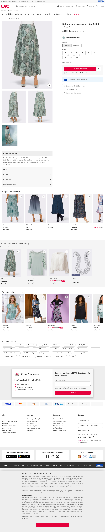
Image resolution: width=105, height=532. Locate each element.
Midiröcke (56, 345)
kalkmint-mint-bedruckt (72, 37)
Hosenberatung (58, 423)
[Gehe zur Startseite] (5, 6)
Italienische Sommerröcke (62, 353)
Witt (3, 415)
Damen (3, 11)
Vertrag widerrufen (19, 465)
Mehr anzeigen (82, 388)
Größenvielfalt (57, 428)
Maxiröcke (31, 345)
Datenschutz (34, 465)
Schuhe (33, 14)
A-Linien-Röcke (69, 345)
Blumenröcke (82, 349)
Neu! (2, 14)
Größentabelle (68, 62)
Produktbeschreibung (10, 153)
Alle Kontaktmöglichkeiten (90, 425)
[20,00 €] (35, 308)
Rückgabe (6, 174)
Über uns (5, 419)
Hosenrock (7, 345)
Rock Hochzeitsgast (30, 353)
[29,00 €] (13, 208)
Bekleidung (9, 14)
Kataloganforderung (33, 428)
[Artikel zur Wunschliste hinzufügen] (99, 69)
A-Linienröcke (15, 18)
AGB (28, 465)
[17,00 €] (13, 308)
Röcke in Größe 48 (9, 357)
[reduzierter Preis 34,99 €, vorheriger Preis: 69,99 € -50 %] (59, 262)
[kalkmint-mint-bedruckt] (63, 37)
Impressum (54, 465)
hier (79, 485)
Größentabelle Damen (60, 419)
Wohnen (16, 11)
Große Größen (58, 14)
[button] (2, 18)
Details (5, 169)
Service (30, 415)
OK (52, 525)
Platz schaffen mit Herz (9, 433)
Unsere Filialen (6, 428)
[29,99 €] (81, 308)
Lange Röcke (44, 345)
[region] (52, 501)
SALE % (76, 14)
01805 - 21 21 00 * (86, 437)
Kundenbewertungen (9, 184)
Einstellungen (65, 529)
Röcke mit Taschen (39, 349)
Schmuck (40, 14)
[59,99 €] (35, 208)
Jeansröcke (19, 345)
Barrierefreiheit (44, 465)
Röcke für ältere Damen (11, 353)
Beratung (56, 415)
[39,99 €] (81, 208)
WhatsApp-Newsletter (9, 426)
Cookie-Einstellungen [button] (73, 465)
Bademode (18, 14)
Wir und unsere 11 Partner (29, 476)
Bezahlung (30, 423)
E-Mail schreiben (86, 420)
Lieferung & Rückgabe (34, 419)
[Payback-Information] (99, 465)
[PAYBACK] (101, 1)
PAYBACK (30, 430)
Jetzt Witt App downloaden (10, 421)
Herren (10, 11)
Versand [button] (81, 31)
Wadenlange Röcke (81, 353)
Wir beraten (68, 14)
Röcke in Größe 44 (43, 357)
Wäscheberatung (58, 426)
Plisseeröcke (95, 349)
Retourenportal (32, 421)
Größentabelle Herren (60, 421)
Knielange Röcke (9, 349)
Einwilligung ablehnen (42, 529)
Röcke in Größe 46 (26, 357)
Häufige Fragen (32, 426)
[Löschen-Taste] (42, 6)
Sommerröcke (24, 349)
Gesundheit (48, 14)
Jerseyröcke (54, 349)
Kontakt (81, 415)
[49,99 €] (58, 208)
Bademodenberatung (59, 430)
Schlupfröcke (83, 345)
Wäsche (26, 14)
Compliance (62, 465)
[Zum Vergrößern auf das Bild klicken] (49, 85)
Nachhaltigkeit (6, 430)
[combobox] (33, 6)
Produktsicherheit (8, 179)
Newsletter (5, 423)
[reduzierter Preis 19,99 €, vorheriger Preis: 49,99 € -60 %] (58, 308)
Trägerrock (44, 353)
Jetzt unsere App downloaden (18, 452)
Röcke (8, 18)
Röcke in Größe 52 (59, 357)
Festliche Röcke (68, 349)
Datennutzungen (75, 476)
